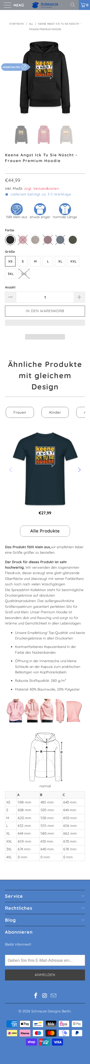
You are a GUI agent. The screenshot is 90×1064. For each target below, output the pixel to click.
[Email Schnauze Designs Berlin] (54, 996)
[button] (45, 325)
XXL (73, 261)
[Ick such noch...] (74, 5)
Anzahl (10, 287)
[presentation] (11, 469)
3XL (11, 274)
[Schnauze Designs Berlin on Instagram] (44, 996)
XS (10, 261)
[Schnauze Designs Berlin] (45, 5)
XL (60, 261)
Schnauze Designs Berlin (51, 1011)
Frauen (20, 412)
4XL (24, 274)
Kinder (55, 412)
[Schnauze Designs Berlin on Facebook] (36, 996)
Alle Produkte (45, 531)
